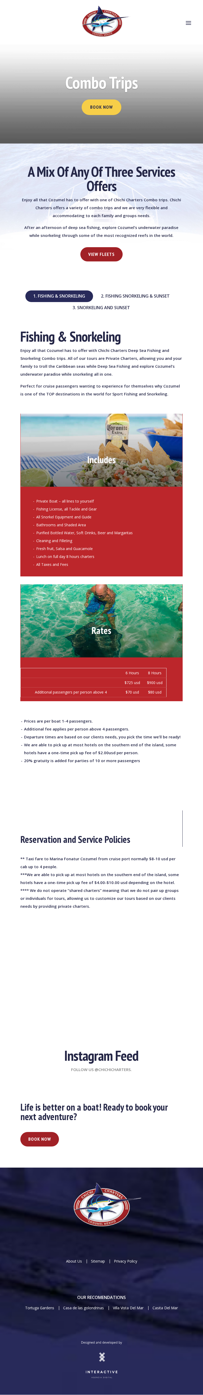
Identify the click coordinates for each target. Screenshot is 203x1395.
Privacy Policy (125, 1261)
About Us (74, 1261)
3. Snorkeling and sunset (101, 307)
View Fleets (101, 254)
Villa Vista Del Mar (129, 1307)
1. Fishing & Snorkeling (59, 296)
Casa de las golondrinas (83, 1307)
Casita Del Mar (165, 1307)
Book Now (101, 107)
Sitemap (98, 1261)
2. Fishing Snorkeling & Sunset (135, 296)
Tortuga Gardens (40, 1307)
